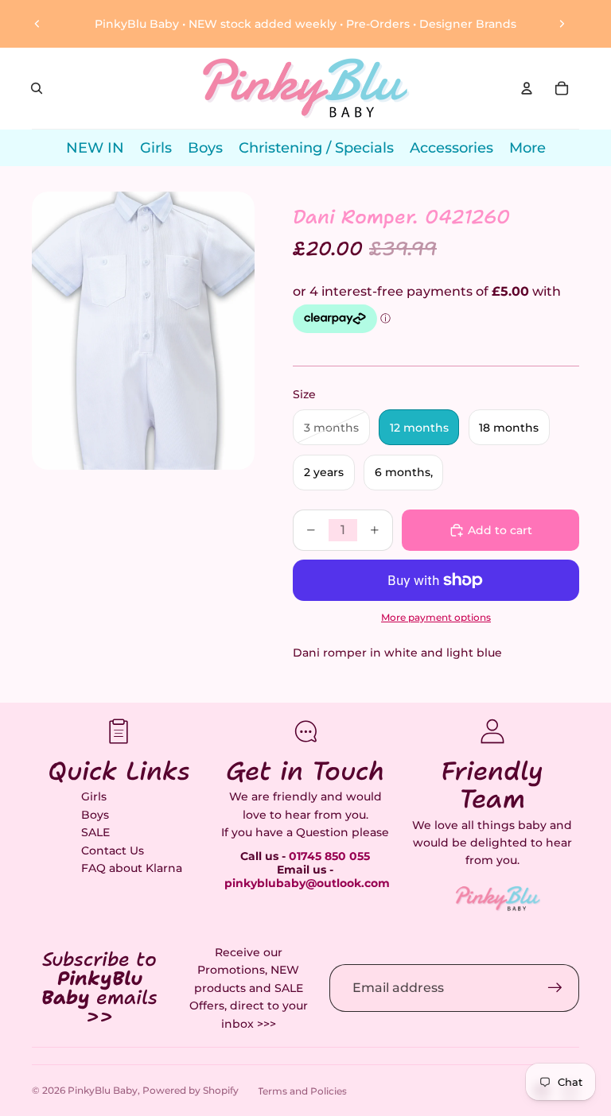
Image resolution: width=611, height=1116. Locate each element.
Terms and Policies (302, 1091)
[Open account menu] (526, 88)
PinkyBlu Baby (103, 1090)
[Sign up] (555, 988)
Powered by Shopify (190, 1090)
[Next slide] (561, 23)
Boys (95, 815)
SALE (95, 832)
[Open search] (36, 88)
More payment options (436, 617)
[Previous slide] (37, 23)
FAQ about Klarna (131, 868)
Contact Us (112, 850)
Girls (94, 796)
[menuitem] (527, 147)
